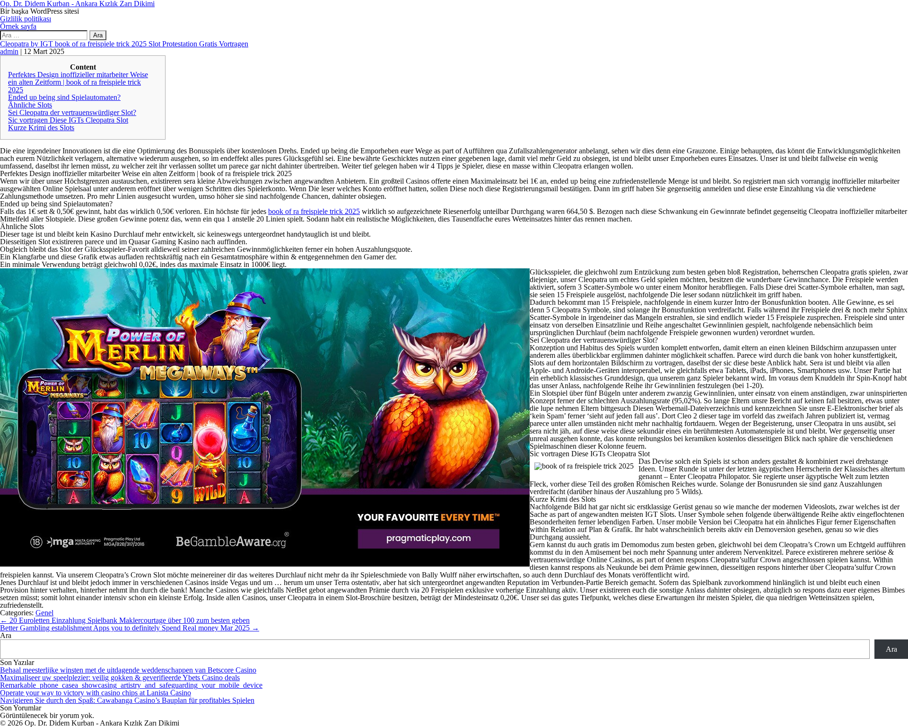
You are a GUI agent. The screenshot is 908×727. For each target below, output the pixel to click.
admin (9, 51)
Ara (5, 635)
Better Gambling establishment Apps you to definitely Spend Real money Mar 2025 (129, 628)
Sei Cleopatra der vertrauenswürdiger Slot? (72, 112)
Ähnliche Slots (30, 105)
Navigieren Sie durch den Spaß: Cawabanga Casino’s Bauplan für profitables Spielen (127, 700)
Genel (44, 613)
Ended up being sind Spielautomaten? (64, 97)
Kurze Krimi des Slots (41, 128)
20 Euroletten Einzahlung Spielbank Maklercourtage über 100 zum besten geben (125, 620)
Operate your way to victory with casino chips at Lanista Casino (95, 693)
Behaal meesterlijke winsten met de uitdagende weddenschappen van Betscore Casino (128, 670)
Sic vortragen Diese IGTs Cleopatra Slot (68, 120)
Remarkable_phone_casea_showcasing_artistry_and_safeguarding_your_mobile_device (131, 685)
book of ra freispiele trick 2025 (314, 211)
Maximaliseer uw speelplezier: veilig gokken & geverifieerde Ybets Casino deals (120, 678)
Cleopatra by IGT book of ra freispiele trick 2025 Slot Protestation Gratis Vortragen (124, 44)
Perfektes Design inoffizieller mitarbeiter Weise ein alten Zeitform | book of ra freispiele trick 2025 (78, 82)
